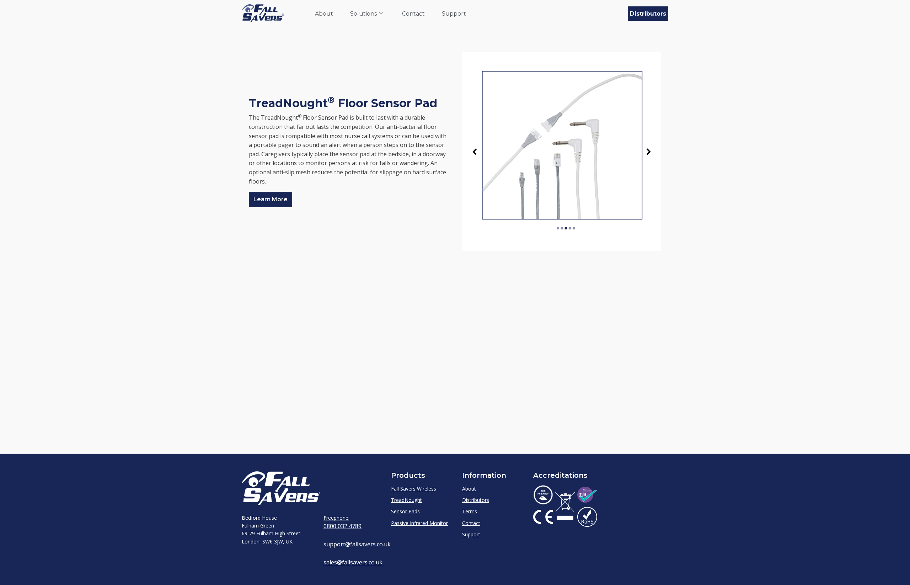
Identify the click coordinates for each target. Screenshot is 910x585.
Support (454, 13)
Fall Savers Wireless (413, 488)
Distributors (648, 13)
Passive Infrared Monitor (419, 523)
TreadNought (406, 500)
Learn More (270, 199)
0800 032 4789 (342, 526)
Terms (469, 511)
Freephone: (336, 517)
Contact (413, 13)
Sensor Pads (405, 511)
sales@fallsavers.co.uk (352, 562)
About (324, 13)
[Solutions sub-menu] (382, 13)
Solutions (363, 13)
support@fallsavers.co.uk (357, 544)
